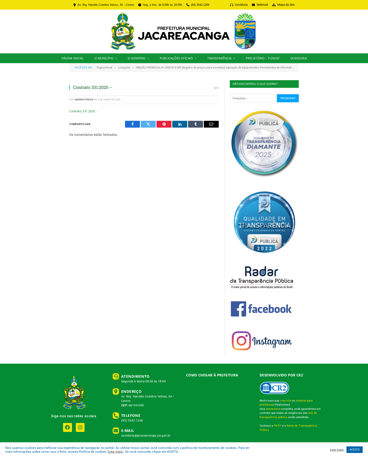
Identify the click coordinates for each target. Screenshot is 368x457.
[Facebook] (67, 427)
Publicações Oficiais (176, 58)
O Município (104, 58)
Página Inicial (72, 58)
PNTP (277, 425)
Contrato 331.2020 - (83, 111)
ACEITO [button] (354, 449)
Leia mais (115, 452)
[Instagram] (80, 427)
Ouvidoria (298, 58)
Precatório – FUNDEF (263, 58)
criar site (285, 400)
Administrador (84, 99)
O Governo (136, 58)
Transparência (219, 58)
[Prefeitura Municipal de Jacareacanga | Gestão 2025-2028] (184, 31)
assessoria (273, 408)
